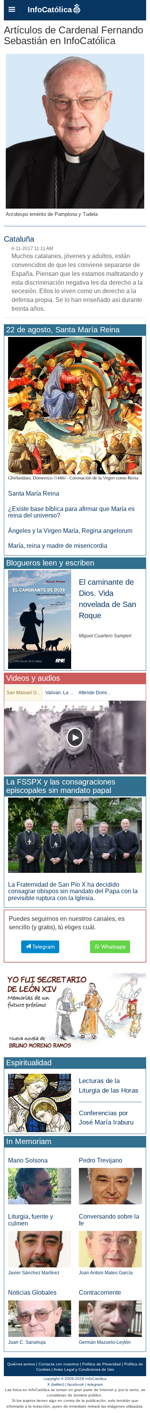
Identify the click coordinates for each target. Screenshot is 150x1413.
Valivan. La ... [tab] (59, 692)
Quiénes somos (21, 1364)
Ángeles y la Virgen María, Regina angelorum (70, 530)
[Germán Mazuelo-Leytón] (110, 1318)
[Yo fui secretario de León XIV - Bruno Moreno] (75, 1013)
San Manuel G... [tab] (23, 692)
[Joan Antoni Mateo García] (110, 1249)
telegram (95, 1384)
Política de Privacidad (101, 1364)
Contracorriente (100, 1292)
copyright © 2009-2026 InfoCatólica (75, 1379)
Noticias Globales (32, 1292)
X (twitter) (55, 1384)
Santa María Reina (33, 493)
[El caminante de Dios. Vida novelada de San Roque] (39, 619)
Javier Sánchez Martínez (34, 1272)
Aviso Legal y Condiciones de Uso (83, 1369)
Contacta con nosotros (58, 1364)
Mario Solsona (28, 1160)
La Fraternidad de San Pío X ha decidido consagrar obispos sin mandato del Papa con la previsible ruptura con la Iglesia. (73, 891)
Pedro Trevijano (100, 1160)
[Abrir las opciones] (12, 10)
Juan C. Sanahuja (27, 1342)
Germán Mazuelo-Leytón (105, 1342)
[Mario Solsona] (39, 1186)
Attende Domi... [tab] (94, 692)
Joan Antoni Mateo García (106, 1272)
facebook (75, 1384)
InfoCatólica (50, 9)
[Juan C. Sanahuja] (39, 1318)
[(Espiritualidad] (39, 1101)
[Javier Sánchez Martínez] (39, 1249)
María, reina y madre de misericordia (57, 545)
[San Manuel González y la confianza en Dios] (75, 737)
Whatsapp (113, 947)
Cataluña (19, 239)
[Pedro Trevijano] (110, 1186)
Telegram (43, 947)
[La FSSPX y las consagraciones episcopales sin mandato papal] (75, 835)
